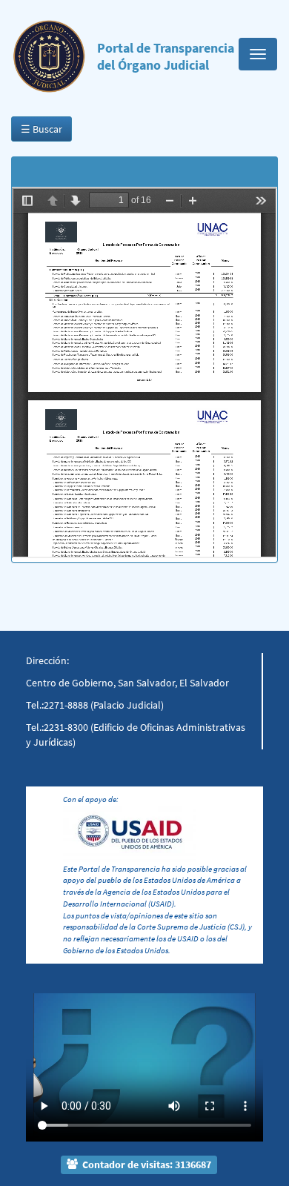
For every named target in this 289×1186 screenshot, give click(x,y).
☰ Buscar (41, 129)
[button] (44, 1048)
